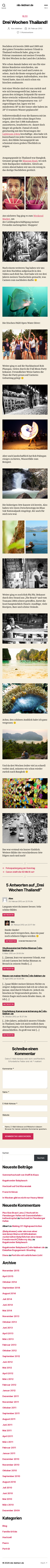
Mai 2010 (7, 1499)
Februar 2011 (9, 1447)
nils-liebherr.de (25, 5)
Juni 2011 (7, 1425)
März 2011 (7, 1442)
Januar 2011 (8, 1453)
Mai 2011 (7, 1430)
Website (5, 1115)
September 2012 (11, 1356)
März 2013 (8, 1339)
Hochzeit (7, 1537)
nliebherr (18, 28)
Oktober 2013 (9, 1322)
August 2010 (9, 1482)
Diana (5, 1255)
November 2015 (10, 1270)
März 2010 (8, 1504)
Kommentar (8, 1069)
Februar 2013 (9, 1345)
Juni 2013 (7, 1327)
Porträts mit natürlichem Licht (27, 1255)
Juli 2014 (7, 1299)
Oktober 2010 (9, 1470)
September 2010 (11, 1476)
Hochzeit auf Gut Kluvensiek (16, 1186)
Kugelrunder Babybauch (14, 1180)
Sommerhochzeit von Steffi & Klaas (20, 1175)
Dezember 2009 (11, 1510)
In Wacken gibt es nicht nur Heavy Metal (22, 1197)
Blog (25, 16)
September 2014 (11, 1287)
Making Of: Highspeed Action (27, 1226)
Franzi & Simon (10, 1192)
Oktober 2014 (9, 1282)
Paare (5, 1543)
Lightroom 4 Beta (11, 134)
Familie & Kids (9, 1531)
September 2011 (11, 1413)
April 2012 (7, 1373)
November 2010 (10, 1464)
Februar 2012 (9, 1385)
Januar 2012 (9, 1390)
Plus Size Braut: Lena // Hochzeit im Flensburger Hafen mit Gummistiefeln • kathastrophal (22, 1215)
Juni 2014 (7, 1305)
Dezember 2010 (10, 1459)
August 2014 (9, 1293)
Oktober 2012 (9, 1350)
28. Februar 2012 (35, 28)
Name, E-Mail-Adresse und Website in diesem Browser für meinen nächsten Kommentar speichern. (26, 1128)
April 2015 (7, 1276)
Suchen (5, 1153)
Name (5, 1092)
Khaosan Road (30, 161)
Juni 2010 (7, 1493)
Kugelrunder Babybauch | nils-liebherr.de (23, 1247)
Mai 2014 (7, 1310)
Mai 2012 (7, 1367)
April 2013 (7, 1333)
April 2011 (7, 1436)
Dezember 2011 (10, 1396)
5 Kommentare (26, 32)
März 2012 (7, 1379)
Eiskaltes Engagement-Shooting (19, 1250)
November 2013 (10, 1316)
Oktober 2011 (9, 1407)
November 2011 (10, 1402)
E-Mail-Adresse (9, 1104)
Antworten (8, 915)
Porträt (6, 1548)
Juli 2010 (7, 1487)
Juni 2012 (7, 1362)
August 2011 (8, 1419)
